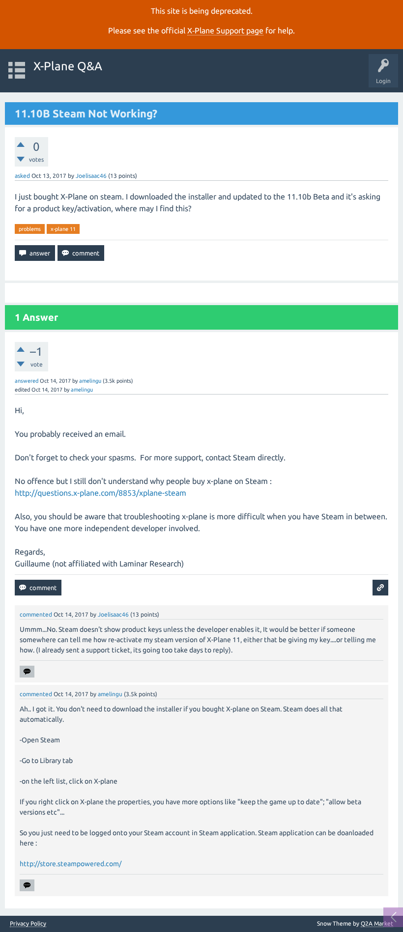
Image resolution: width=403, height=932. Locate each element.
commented (36, 614)
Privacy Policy (28, 924)
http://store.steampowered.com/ (70, 864)
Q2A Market (377, 923)
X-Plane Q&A (67, 66)
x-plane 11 (63, 229)
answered (26, 381)
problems (30, 229)
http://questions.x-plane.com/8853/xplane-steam (100, 492)
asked (22, 175)
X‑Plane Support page (225, 30)
